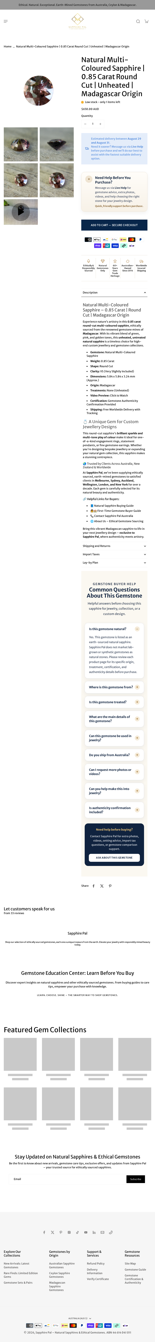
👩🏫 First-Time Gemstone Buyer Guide (115, 511)
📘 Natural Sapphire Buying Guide (112, 505)
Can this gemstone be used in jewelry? (110, 738)
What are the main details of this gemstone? (109, 719)
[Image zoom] (39, 90)
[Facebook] (44, 1232)
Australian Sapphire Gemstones (62, 1265)
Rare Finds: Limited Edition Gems (21, 1275)
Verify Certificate (98, 1279)
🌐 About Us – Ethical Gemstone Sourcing (116, 521)
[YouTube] (86, 1232)
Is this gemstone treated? (108, 702)
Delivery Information (94, 1271)
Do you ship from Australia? (109, 755)
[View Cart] (146, 21)
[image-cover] (21, 212)
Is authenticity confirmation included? (110, 810)
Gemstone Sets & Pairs (18, 1282)
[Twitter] (52, 1232)
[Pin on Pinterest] (110, 886)
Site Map (130, 1263)
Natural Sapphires (66, 1332)
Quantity (87, 116)
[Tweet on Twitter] (102, 886)
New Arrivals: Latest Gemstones (16, 1265)
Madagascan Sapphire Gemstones (57, 1286)
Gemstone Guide (135, 1269)
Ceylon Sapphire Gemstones (59, 1275)
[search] (138, 21)
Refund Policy (96, 1263)
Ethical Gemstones (93, 1332)
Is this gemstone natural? (107, 629)
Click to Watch (119, 395)
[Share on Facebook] (93, 886)
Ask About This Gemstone (114, 857)
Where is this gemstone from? (111, 687)
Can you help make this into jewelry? (109, 791)
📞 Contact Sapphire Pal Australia (111, 516)
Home (8, 46)
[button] (114, 225)
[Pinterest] (61, 1232)
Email (17, 1179)
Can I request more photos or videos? (110, 772)
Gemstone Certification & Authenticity (134, 1279)
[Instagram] (69, 1232)
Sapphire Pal (44, 1332)
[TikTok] (77, 1232)
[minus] (85, 124)
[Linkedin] (94, 1232)
